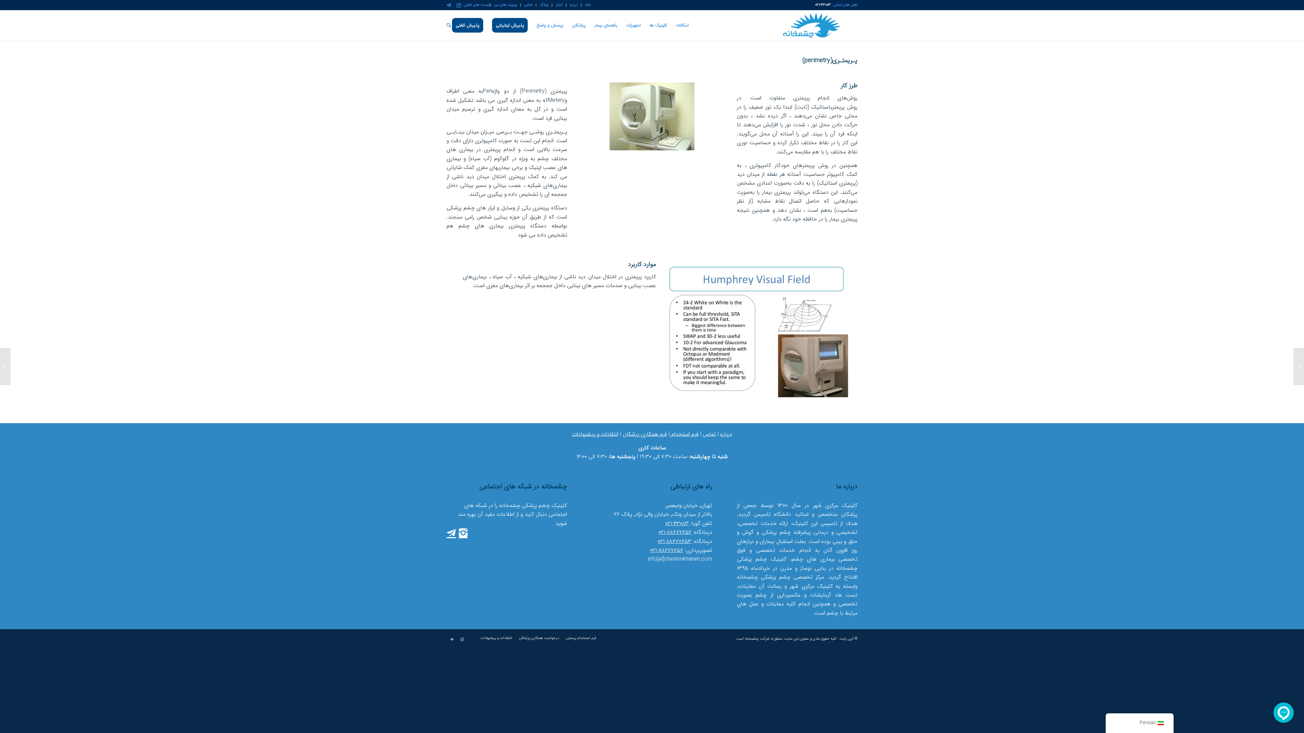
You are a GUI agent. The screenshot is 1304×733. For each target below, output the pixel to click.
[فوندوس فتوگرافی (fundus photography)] (1298, 366)
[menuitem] (586, 5)
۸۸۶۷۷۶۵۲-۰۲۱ (674, 532)
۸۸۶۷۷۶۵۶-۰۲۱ (666, 550)
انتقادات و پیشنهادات (595, 434)
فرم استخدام (684, 434)
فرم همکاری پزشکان (645, 434)
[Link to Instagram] (459, 5)
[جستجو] (448, 25)
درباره (726, 434)
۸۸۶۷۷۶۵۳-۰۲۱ (674, 541)
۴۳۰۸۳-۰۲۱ (677, 523)
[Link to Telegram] (448, 5)
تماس (709, 434)
